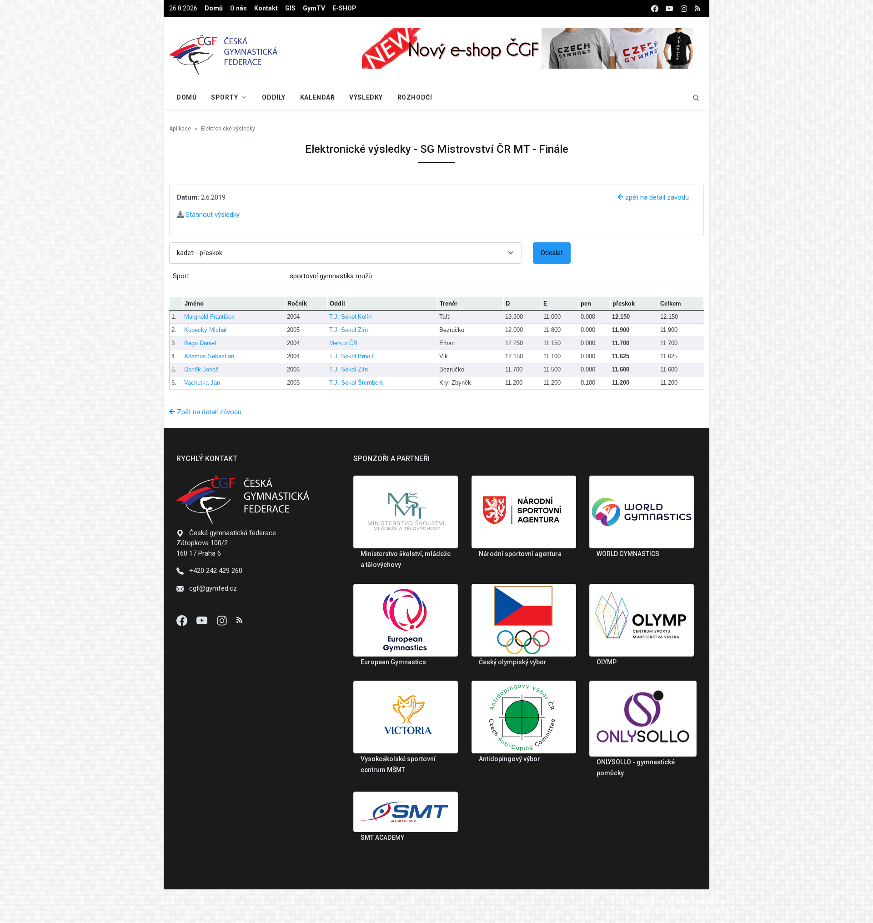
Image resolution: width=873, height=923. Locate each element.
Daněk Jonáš (201, 369)
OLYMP (607, 662)
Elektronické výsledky (228, 128)
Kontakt (266, 8)
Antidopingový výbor (509, 758)
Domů (214, 8)
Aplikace (180, 128)
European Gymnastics (393, 662)
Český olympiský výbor (513, 662)
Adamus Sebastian (209, 356)
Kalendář (317, 97)
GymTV (314, 8)
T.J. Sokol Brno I (351, 356)
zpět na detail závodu (656, 197)
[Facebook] (182, 620)
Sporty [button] (224, 97)
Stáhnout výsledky (212, 215)
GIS (290, 8)
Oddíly (273, 97)
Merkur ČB (343, 343)
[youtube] (669, 8)
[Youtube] (202, 620)
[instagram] (684, 8)
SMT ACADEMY (382, 837)
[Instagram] (222, 620)
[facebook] (654, 8)
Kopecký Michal (205, 329)
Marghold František (209, 316)
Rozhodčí (414, 97)
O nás (238, 8)
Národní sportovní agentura (520, 553)
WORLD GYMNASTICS (628, 553)
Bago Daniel (200, 343)
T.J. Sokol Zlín (348, 329)
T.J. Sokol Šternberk (356, 382)
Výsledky (365, 97)
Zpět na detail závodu (208, 412)
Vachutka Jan (202, 382)
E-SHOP (344, 8)
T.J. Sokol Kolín (350, 316)
